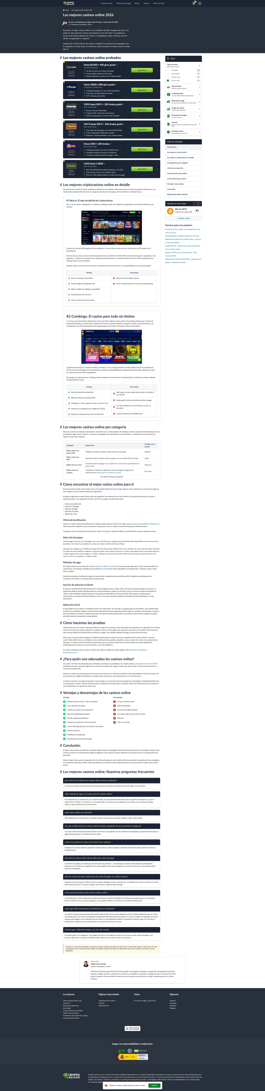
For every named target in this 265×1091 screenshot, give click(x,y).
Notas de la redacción (71, 1006)
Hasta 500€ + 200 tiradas (96, 144)
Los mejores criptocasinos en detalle (180, 157)
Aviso (89, 24)
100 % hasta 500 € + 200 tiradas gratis (103, 124)
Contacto (66, 1003)
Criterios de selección (175, 168)
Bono (137, 3)
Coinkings (70, 321)
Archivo (101, 1003)
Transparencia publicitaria (79, 24)
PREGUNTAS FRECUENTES (177, 194)
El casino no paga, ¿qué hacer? (145, 1001)
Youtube (173, 1001)
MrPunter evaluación (71, 111)
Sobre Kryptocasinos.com (72, 1001)
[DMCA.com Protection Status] (140, 1050)
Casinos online (106, 3)
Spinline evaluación (71, 92)
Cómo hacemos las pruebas (177, 173)
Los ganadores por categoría (177, 163)
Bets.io (68, 204)
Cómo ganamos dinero (71, 1018)
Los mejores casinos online (177, 152)
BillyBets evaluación (71, 131)
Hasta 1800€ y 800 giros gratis (99, 85)
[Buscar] (199, 3)
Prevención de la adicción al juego (75, 1015)
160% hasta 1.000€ (93, 164)
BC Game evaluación (71, 72)
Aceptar (154, 1085)
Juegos (146, 3)
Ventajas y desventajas (175, 184)
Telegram (173, 1008)
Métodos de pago (124, 3)
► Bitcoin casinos (183, 218)
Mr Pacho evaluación (71, 151)
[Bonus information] (117, 65)
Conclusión (171, 189)
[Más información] (157, 70)
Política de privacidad (71, 1013)
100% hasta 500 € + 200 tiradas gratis (103, 104)
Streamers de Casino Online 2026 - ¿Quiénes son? (183, 259)
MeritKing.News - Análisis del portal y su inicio (182, 236)
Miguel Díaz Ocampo (98, 964)
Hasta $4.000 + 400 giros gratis (100, 65)
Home (67, 10)
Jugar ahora (142, 70)
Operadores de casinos (107, 1001)
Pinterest (173, 1006)
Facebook (173, 1003)
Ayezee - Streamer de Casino (175, 262)
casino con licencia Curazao (111, 472)
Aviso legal (67, 1008)
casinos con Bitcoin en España (106, 566)
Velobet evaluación (71, 171)
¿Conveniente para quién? (176, 179)
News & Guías (159, 3)
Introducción (171, 147)
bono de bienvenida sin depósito (145, 524)
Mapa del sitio (104, 1006)
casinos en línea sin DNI (147, 664)
